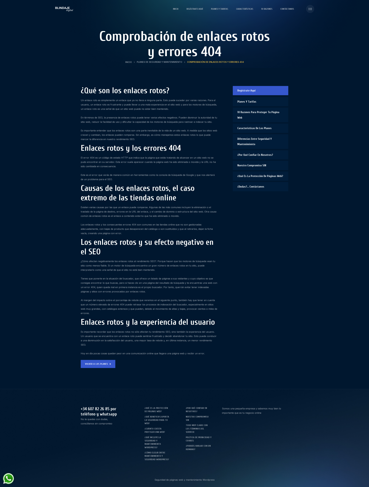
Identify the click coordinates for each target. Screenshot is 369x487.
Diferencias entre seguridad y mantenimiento (254, 141)
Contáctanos (287, 9)
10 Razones (266, 9)
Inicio (175, 9)
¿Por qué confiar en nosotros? (255, 155)
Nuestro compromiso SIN (251, 165)
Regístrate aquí (195, 9)
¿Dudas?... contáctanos (250, 186)
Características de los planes (254, 128)
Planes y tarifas (219, 9)
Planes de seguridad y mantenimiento (159, 62)
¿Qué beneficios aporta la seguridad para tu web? (157, 420)
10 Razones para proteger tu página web (258, 114)
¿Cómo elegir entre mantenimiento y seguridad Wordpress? (157, 456)
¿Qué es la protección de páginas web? (260, 176)
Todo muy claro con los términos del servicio (197, 428)
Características (244, 9)
